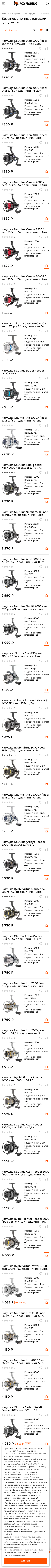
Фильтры (13, 30)
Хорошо (25, 1561)
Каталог (4, 4)
